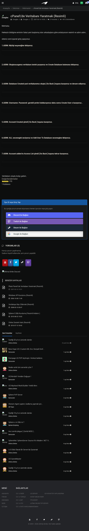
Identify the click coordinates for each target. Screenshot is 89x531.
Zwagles (15, 19)
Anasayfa (6, 8)
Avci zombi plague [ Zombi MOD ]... (21, 431)
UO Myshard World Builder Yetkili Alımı (22, 386)
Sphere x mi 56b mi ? (16, 422)
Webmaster (26, 8)
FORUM (4, 497)
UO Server (34, 493)
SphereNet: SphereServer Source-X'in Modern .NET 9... (29, 441)
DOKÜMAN (5, 500)
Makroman (34, 506)
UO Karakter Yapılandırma (49, 493)
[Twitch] (28, 262)
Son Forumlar (7, 333)
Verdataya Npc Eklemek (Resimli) (21, 304)
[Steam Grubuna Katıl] (51, 520)
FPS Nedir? (34, 500)
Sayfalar (19, 333)
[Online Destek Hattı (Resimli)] (4, 323)
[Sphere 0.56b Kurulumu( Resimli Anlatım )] (4, 314)
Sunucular (11, 352)
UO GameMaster (14, 459)
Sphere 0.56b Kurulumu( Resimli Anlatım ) (24, 313)
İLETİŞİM (4, 506)
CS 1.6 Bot (19, 500)
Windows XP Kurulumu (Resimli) (21, 295)
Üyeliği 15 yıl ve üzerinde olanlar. (20, 468)
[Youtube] (5, 262)
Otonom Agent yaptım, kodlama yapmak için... (25, 404)
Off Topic (11, 407)
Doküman (16, 8)
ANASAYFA (5, 493)
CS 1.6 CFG (19, 503)
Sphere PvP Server (15, 395)
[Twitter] (16, 262)
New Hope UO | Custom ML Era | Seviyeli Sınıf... (26, 349)
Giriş (76, 3)
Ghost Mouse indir (35, 497)
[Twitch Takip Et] (59, 520)
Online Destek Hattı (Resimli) (19, 322)
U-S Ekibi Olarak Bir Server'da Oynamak (23, 450)
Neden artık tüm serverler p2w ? (20, 367)
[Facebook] (10, 262)
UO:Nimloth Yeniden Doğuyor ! (19, 376)
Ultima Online (12, 343)
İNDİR (3, 503)
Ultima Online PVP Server (35, 503)
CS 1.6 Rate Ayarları (21, 506)
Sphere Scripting (13, 425)
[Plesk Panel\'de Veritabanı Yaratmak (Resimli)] (4, 287)
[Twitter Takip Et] (44, 520)
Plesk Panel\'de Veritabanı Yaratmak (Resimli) (26, 286)
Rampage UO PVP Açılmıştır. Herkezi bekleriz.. (25, 358)
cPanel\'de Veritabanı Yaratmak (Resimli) (38, 16)
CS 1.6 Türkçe (21, 497)
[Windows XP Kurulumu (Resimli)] (4, 296)
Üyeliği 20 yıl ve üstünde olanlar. (20, 340)
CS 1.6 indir (20, 493)
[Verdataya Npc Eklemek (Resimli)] (4, 305)
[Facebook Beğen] (37, 520)
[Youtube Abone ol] (30, 520)
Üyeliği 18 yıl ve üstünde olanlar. (20, 413)
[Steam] (22, 262)
